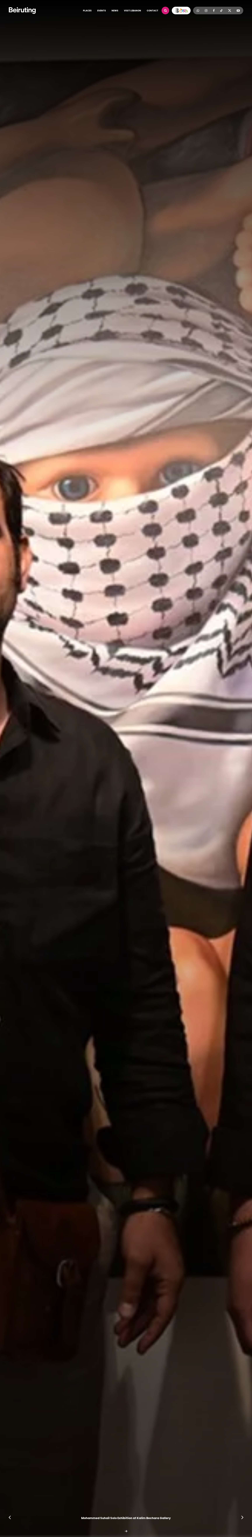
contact (152, 10)
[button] (242, 1517)
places (87, 10)
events (101, 10)
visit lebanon (132, 10)
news (115, 10)
